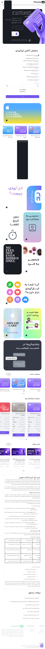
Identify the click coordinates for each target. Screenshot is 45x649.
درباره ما (31, 629)
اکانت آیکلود (38, 424)
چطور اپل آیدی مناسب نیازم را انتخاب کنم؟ (31, 608)
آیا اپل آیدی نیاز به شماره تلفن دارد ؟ (32, 605)
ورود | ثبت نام (8, 19)
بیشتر (9, 374)
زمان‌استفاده (38, 422)
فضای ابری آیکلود (37, 426)
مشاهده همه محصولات (22, 141)
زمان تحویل (38, 417)
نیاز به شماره (37, 419)
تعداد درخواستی (36, 83)
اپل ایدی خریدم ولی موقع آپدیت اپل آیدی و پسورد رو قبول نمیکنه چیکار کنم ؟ (24, 601)
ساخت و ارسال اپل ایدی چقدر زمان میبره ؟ (31, 615)
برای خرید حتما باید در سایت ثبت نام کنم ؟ (31, 618)
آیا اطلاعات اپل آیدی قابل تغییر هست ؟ (31, 598)
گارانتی (39, 431)
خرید (22, 96)
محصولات (41, 631)
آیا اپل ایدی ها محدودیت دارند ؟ (33, 611)
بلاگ (42, 629)
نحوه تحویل (7, 417)
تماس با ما (30, 631)
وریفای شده (38, 428)
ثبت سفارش (34, 435)
